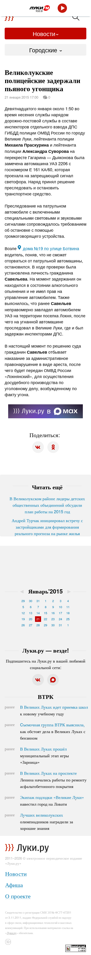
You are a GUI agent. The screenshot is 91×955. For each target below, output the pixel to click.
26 (23, 625)
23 (53, 619)
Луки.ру (11, 933)
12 (23, 613)
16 (53, 613)
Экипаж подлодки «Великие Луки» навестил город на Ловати (52, 800)
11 (68, 607)
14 (38, 613)
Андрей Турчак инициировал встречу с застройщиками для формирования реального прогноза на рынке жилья (47, 526)
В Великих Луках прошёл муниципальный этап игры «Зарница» (44, 755)
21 (38, 619)
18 (68, 613)
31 (38, 601)
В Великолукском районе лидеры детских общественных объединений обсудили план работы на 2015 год (47, 504)
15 (45, 613)
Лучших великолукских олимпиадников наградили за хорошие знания (46, 821)
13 (30, 613)
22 (45, 619)
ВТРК (45, 696)
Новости (44, 33)
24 (60, 619)
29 (23, 601)
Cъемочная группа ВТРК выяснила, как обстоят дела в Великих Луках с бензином (52, 731)
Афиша (14, 885)
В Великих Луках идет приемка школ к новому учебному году (54, 710)
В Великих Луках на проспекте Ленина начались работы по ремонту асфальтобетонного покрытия (53, 779)
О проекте (18, 896)
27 (30, 625)
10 (60, 607)
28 (38, 625)
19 (23, 619)
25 (68, 619)
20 (30, 619)
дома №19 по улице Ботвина (51, 248)
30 (30, 601)
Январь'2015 (45, 591)
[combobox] (45, 50)
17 (60, 613)
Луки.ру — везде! (45, 650)
